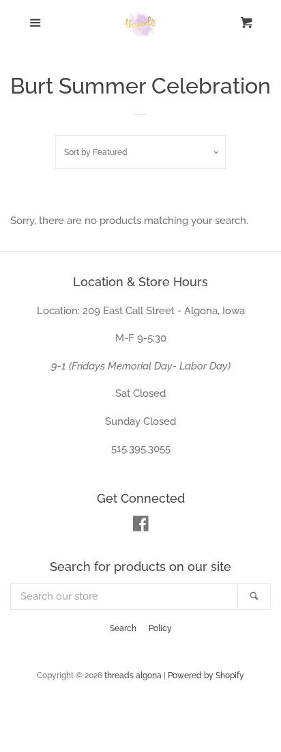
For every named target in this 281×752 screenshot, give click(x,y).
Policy (160, 628)
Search (123, 628)
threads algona (133, 675)
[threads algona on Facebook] (140, 526)
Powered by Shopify (206, 675)
